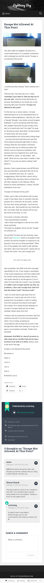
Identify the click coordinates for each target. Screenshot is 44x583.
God (15, 431)
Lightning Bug (22, 5)
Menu (7, 14)
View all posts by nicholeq (25, 412)
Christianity (12, 425)
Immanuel (20, 431)
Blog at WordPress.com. (22, 576)
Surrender (11, 440)
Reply (36, 463)
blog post (16, 238)
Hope (18, 425)
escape (10, 431)
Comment (30, 555)
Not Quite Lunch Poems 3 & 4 (18, 436)
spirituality (24, 425)
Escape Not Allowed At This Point (18, 26)
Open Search (40, 13)
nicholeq (12, 505)
